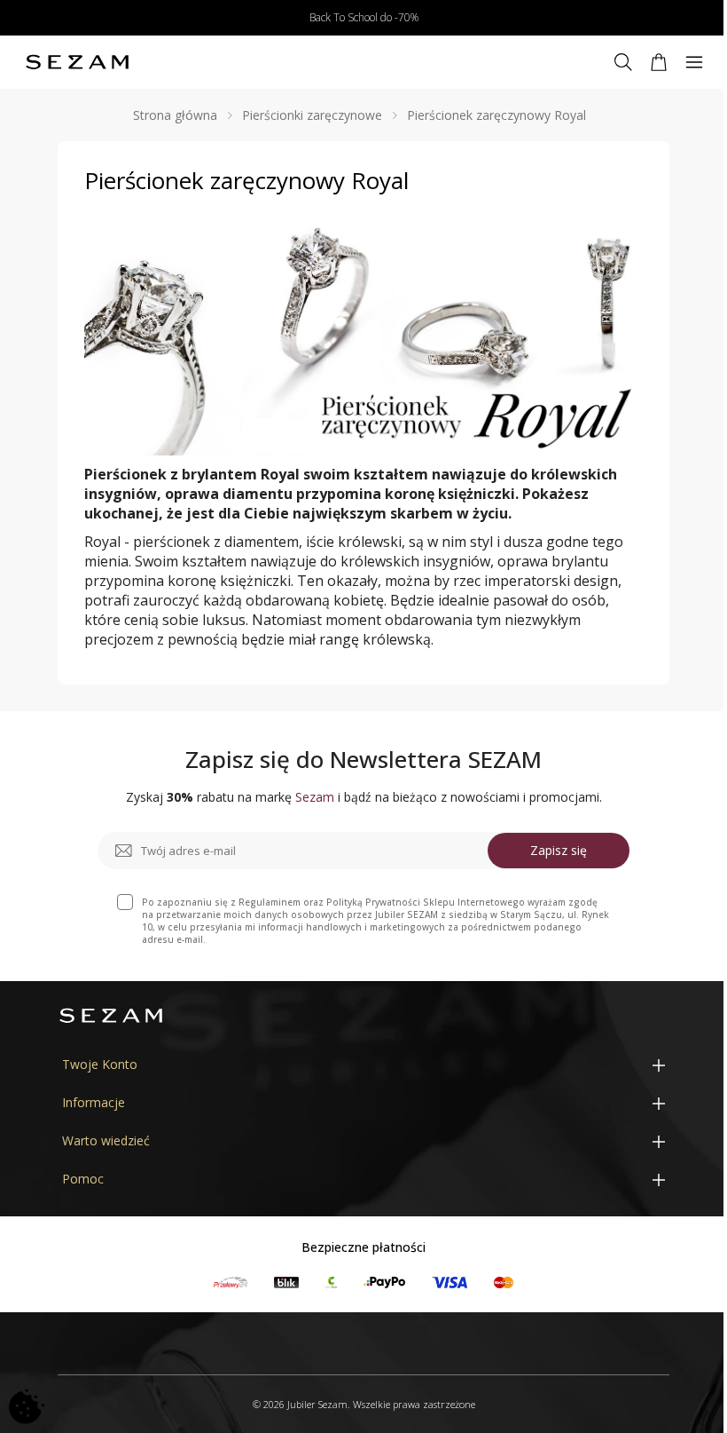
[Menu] (694, 62)
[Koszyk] (659, 62)
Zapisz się (558, 850)
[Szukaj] (623, 62)
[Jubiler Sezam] (77, 62)
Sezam (314, 796)
